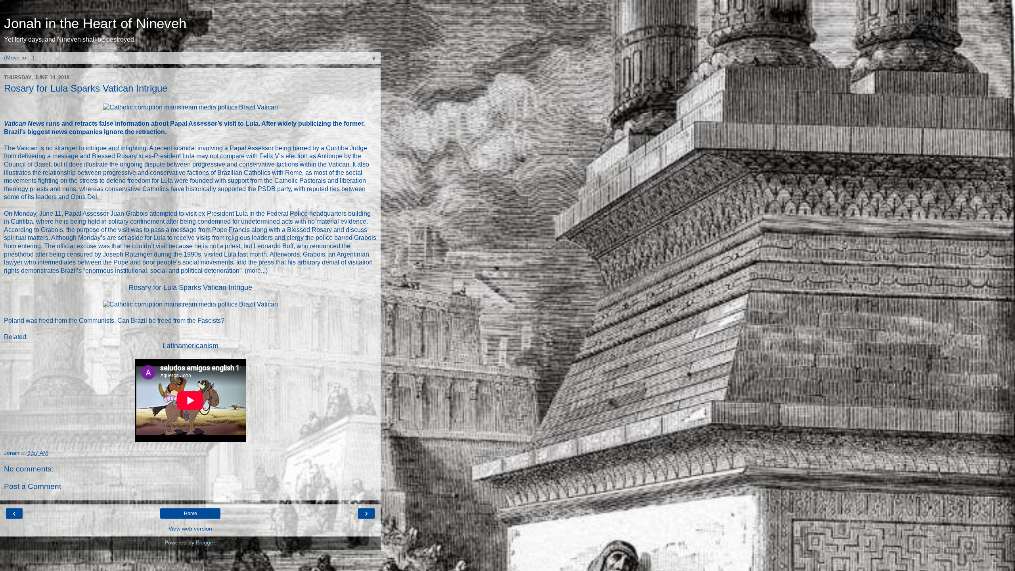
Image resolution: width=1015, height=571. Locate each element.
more (254, 270)
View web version (190, 528)
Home (190, 513)
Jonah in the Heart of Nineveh (95, 23)
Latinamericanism (190, 346)
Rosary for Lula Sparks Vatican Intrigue (190, 287)
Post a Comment (32, 486)
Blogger (205, 542)
